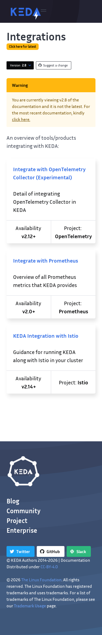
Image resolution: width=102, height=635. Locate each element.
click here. (21, 119)
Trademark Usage (30, 605)
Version (18, 65)
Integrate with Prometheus (45, 260)
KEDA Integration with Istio (45, 335)
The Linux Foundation (41, 579)
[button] (43, 11)
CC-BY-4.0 (49, 566)
